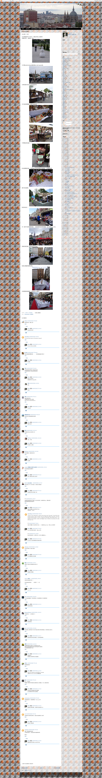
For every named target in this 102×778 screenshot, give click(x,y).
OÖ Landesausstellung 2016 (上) (71, 196)
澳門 (63, 107)
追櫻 (65, 212)
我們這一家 (67, 187)
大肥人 (26, 663)
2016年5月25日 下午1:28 (36, 388)
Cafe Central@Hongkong (69, 192)
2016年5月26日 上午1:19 (36, 653)
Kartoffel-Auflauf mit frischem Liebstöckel (72, 210)
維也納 (64, 116)
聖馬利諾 (64, 117)
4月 (66, 215)
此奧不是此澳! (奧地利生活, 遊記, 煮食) (38, 5)
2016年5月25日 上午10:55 (31, 628)
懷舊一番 (64, 95)
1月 (66, 220)
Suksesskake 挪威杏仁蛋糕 (70, 176)
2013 (65, 225)
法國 (63, 81)
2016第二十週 (67, 178)
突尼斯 (64, 99)
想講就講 (64, 64)
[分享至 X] (37, 312)
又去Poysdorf (67, 206)
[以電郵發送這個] (35, 312)
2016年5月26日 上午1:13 (36, 588)
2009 (65, 231)
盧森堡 (64, 103)
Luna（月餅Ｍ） (28, 578)
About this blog (53, 28)
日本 (63, 79)
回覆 (25, 324)
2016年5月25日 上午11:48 (31, 644)
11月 (66, 156)
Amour (26, 320)
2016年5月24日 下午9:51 (34, 336)
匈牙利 (64, 78)
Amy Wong (27, 336)
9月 (66, 159)
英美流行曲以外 (66, 82)
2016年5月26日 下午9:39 (36, 528)
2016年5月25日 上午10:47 (36, 612)
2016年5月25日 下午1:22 (36, 474)
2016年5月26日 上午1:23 (36, 705)
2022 (65, 144)
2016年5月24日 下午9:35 (32, 320)
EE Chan (29, 438)
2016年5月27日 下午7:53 (36, 538)
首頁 (23, 28)
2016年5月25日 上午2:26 (36, 377)
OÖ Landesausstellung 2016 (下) (71, 193)
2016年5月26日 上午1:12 (36, 570)
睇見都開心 (46, 28)
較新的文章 (24, 768)
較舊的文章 (57, 768)
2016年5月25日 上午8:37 (30, 498)
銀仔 (25, 680)
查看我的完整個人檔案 (72, 34)
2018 (65, 150)
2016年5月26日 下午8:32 (33, 523)
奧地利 (64, 62)
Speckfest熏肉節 (68, 199)
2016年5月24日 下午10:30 (32, 352)
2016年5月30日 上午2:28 (36, 740)
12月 (66, 155)
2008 (65, 233)
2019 (65, 149)
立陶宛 (64, 96)
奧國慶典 (31, 314)
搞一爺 (26, 352)
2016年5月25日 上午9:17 (31, 562)
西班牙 (64, 92)
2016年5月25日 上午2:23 (36, 328)
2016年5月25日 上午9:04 (34, 383)
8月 (66, 161)
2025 (65, 139)
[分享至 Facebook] (38, 312)
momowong (27, 698)
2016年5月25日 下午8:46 (37, 513)
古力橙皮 (66, 182)
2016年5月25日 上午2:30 (36, 459)
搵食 (63, 74)
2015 (65, 222)
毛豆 (25, 368)
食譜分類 (27, 28)
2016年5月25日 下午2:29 (31, 680)
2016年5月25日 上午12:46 (33, 451)
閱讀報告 (64, 68)
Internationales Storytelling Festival (71, 175)
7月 (66, 162)
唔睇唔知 (66, 184)
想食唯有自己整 (66, 58)
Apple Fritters (67, 170)
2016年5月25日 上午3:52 (42, 467)
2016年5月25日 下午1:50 (32, 663)
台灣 (63, 113)
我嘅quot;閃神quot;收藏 (67, 89)
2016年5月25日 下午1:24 (36, 490)
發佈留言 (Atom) (27, 770)
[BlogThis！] (36, 312)
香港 (63, 71)
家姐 (25, 396)
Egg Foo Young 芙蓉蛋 (69, 198)
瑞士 (63, 100)
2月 (66, 218)
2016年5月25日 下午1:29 (36, 554)
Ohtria (29, 328)
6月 (66, 164)
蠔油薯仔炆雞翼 (68, 213)
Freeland (26, 729)
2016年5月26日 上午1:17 (36, 635)
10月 (66, 158)
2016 (65, 153)
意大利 (64, 75)
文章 (65, 122)
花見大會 (66, 209)
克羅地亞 (64, 76)
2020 (65, 147)
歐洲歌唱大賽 (67, 190)
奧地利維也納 (27, 314)
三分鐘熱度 (67, 181)
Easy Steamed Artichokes (69, 167)
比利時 (64, 85)
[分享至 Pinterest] (40, 312)
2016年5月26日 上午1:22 (36, 688)
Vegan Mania (67, 168)
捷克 (63, 69)
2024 (65, 141)
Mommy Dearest (28, 612)
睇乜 (63, 72)
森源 (25, 562)
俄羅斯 (64, 102)
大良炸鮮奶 (67, 173)
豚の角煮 (66, 204)
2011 (65, 228)
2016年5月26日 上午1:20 (36, 670)
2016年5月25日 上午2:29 (36, 406)
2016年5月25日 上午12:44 (36, 438)
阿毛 (25, 430)
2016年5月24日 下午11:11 (31, 396)
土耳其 (64, 109)
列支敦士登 (65, 112)
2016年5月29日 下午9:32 (33, 729)
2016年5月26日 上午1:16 (36, 620)
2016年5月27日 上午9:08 (33, 533)
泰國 (63, 88)
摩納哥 (64, 106)
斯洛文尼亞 (65, 86)
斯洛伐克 (64, 98)
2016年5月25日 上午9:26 (36, 578)
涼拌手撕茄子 (67, 201)
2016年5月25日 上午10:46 (31, 596)
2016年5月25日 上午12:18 (31, 430)
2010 (65, 230)
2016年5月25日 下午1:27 (36, 507)
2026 (65, 138)
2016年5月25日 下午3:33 (34, 698)
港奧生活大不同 (66, 65)
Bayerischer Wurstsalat (69, 195)
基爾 (25, 644)
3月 (66, 217)
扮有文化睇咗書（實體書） (36, 28)
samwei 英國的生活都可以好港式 (31, 467)
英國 (63, 105)
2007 (65, 234)
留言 (65, 124)
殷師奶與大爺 (27, 414)
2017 (65, 152)
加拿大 (64, 93)
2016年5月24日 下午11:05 (31, 368)
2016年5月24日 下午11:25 (35, 414)
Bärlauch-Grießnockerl (69, 207)
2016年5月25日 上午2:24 (36, 344)
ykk (25, 596)
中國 (63, 110)
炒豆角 (66, 179)
